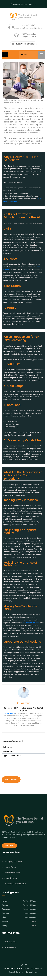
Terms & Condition (16, 972)
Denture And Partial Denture (15, 884)
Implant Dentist (10, 867)
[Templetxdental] (23, 16)
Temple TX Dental (14, 968)
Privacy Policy (31, 972)
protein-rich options (31, 623)
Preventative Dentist (12, 873)
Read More (9, 846)
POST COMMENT (11, 779)
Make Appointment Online (25, 44)
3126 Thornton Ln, (29, 34)
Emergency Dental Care (14, 861)
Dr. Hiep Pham (10, 713)
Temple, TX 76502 (29, 37)
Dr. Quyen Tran (10, 942)
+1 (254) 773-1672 (28, 25)
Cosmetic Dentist (11, 878)
